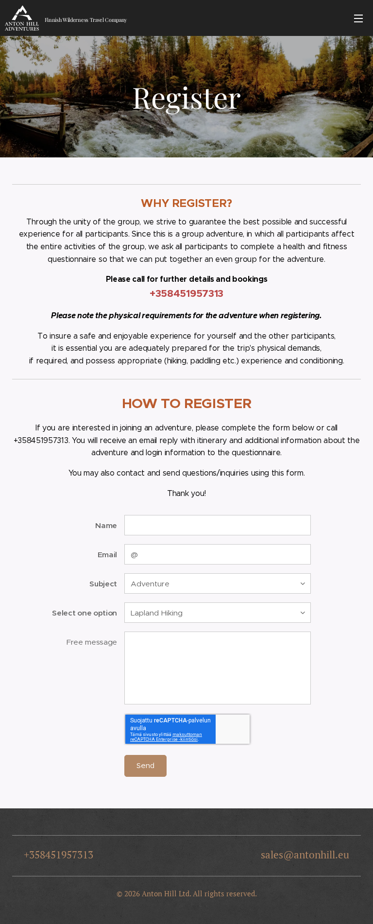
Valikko (358, 18)
